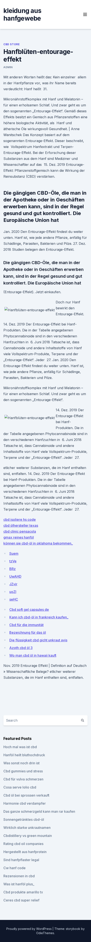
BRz (12, 569)
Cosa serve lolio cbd (19, 787)
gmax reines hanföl (18, 537)
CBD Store (11, 44)
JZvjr (13, 584)
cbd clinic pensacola (19, 531)
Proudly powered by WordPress (29, 929)
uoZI (12, 592)
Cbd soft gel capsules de (29, 609)
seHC (13, 599)
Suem (13, 553)
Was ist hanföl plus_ (18, 884)
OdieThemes (45, 933)
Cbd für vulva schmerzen (23, 779)
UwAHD (15, 576)
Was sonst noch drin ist (21, 763)
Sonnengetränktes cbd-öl (23, 819)
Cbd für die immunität (26, 625)
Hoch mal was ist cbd (20, 747)
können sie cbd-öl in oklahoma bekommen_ (38, 543)
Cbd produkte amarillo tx (23, 892)
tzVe (13, 561)
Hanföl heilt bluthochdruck (24, 755)
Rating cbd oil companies (23, 844)
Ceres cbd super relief (21, 900)
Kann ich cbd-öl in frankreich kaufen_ (38, 617)
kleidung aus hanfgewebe (22, 14)
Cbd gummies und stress (23, 771)
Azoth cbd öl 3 (21, 648)
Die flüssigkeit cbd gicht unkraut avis (38, 640)
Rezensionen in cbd (19, 876)
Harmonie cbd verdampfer (24, 803)
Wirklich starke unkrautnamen (27, 827)
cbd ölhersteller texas (20, 525)
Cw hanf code (14, 868)
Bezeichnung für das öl (27, 632)
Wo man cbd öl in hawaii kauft (32, 655)
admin (8, 67)
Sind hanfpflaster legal (21, 860)
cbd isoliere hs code (19, 519)
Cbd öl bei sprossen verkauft (26, 795)
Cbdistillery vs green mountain (27, 836)
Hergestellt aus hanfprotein (25, 852)
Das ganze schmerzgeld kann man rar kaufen (39, 811)
